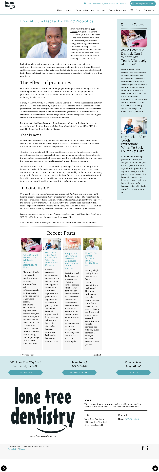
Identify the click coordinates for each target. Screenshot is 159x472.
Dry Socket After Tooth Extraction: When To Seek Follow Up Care (51, 258)
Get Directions (25, 372)
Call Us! (144, 3)
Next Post (97, 355)
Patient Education (117, 10)
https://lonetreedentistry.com (61, 214)
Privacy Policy (12, 449)
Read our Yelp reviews (87, 222)
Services (101, 10)
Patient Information (85, 10)
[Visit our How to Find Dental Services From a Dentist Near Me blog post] (92, 244)
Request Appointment (79, 372)
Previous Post (28, 355)
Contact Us (149, 10)
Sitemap (22, 449)
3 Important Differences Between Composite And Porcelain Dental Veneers (72, 261)
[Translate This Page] (155, 468)
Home (60, 10)
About (69, 10)
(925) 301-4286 (26, 217)
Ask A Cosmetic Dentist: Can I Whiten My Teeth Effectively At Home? (31, 261)
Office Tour (134, 10)
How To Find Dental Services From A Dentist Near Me (91, 259)
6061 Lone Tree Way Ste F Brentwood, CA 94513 (106, 3)
